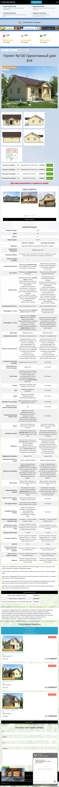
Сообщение (5, 748)
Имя (3, 731)
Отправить (5, 768)
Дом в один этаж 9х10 (8, 681)
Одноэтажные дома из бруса (29, 628)
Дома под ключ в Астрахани (31, 22)
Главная (4, 50)
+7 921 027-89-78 (8, 2)
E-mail (3, 742)
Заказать (49, 165)
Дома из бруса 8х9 (29, 630)
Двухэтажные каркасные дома (29, 633)
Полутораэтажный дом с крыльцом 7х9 (13, 652)
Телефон (4, 736)
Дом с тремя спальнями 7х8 (10, 710)
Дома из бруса (11, 50)
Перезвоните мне (36, 2)
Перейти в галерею (29, 219)
